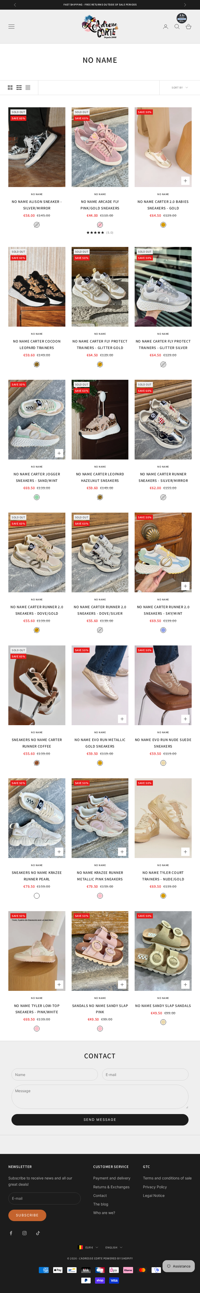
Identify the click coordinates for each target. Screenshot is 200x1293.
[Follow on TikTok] (38, 1233)
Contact (100, 1195)
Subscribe (27, 1215)
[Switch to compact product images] (28, 87)
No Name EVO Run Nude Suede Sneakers (163, 742)
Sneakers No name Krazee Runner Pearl (37, 875)
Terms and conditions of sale (167, 1178)
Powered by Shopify (118, 1258)
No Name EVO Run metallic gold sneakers (100, 742)
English (111, 1247)
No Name (37, 194)
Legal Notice (154, 1195)
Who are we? (104, 1212)
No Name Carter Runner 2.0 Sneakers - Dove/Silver (100, 610)
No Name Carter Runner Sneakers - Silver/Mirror (163, 477)
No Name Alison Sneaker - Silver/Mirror (37, 204)
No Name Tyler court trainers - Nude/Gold (163, 875)
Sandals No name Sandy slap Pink (100, 1008)
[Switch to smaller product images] (19, 87)
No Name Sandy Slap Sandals (163, 1005)
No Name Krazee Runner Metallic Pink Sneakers (100, 875)
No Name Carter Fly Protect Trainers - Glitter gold (100, 344)
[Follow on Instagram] (24, 1233)
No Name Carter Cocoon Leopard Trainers (36, 344)
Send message (100, 1119)
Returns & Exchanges (111, 1187)
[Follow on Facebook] (11, 1233)
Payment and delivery (111, 1178)
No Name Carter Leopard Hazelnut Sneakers (100, 477)
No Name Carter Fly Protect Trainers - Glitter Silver (163, 344)
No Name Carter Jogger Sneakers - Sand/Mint (37, 477)
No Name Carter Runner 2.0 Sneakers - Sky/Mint (163, 610)
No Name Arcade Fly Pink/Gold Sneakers (100, 204)
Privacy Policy (155, 1187)
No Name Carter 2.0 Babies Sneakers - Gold (163, 204)
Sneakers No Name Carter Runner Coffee (37, 742)
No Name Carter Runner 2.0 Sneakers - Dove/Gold (36, 610)
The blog (100, 1204)
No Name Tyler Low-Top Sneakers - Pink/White (37, 1008)
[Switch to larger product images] (10, 87)
